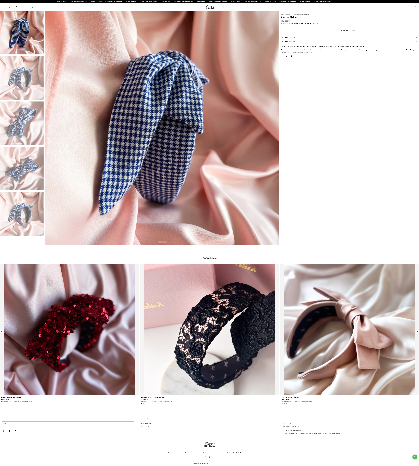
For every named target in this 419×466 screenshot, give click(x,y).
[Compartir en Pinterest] (292, 56)
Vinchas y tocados (296, 14)
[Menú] (4, 7)
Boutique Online (146, 423)
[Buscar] (33, 7)
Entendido (234, 463)
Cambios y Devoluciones (148, 427)
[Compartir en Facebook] (282, 56)
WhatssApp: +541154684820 (291, 426)
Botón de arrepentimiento (243, 453)
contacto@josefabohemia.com (292, 430)
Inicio (282, 14)
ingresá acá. (230, 453)
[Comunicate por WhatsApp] (414, 457)
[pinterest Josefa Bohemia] (16, 431)
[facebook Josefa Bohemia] (10, 431)
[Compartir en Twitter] (287, 56)
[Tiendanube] (209, 457)
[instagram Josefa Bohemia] (4, 431)
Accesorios (287, 14)
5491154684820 (287, 423)
